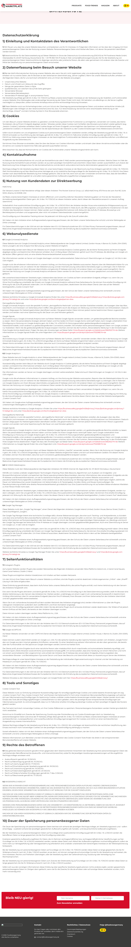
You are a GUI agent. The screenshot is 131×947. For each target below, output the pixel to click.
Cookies (70, 936)
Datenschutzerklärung (75, 932)
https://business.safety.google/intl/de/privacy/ (83, 297)
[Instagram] (126, 6)
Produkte (77, 6)
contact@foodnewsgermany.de (48, 937)
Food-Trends (91, 6)
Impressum (71, 934)
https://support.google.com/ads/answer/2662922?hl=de (95, 330)
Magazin (105, 6)
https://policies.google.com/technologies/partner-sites (51, 299)
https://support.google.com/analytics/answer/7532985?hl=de (81, 332)
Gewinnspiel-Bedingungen (76, 929)
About (116, 6)
